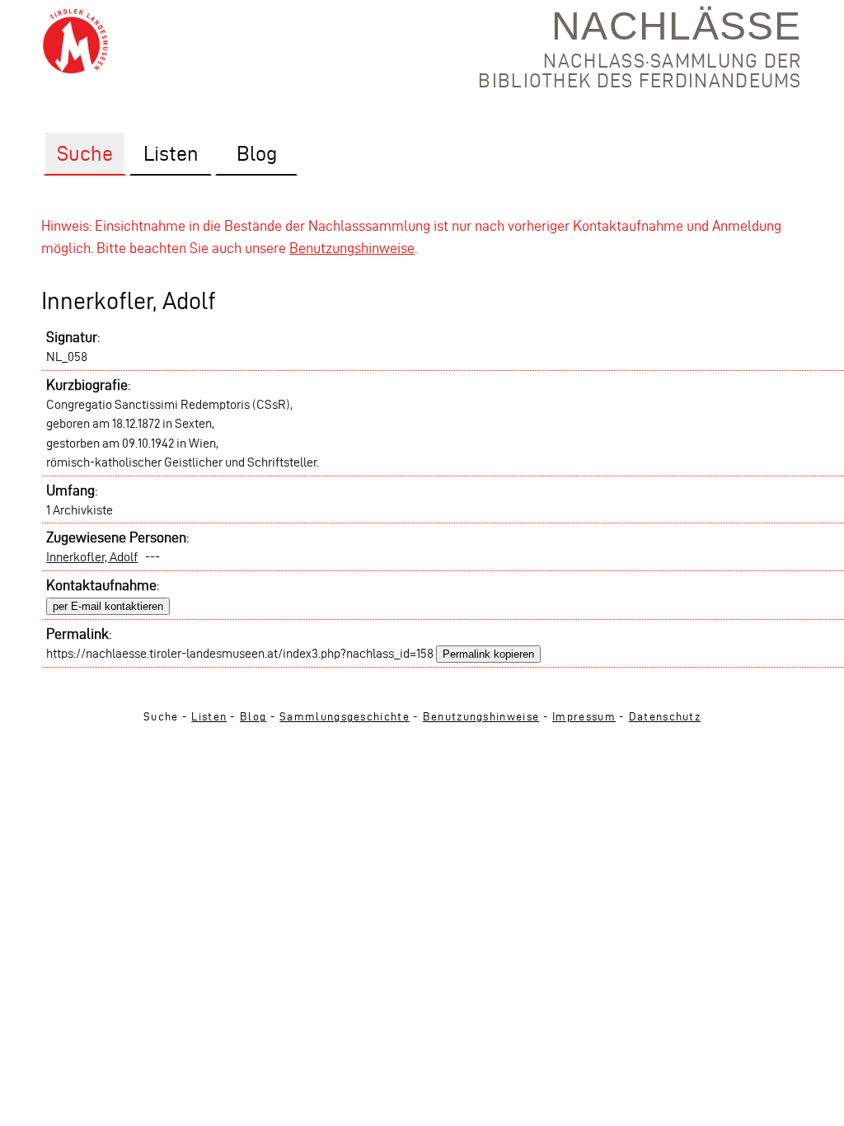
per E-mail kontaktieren (108, 606)
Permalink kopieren (488, 654)
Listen (209, 717)
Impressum (584, 717)
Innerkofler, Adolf (92, 557)
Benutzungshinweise (352, 248)
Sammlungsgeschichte (344, 717)
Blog (253, 717)
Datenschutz (665, 717)
